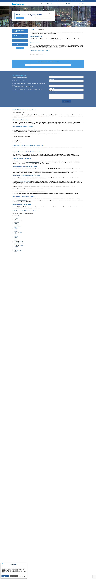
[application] (78, 1)
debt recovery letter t (23, 181)
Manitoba (20, 250)
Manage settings (22, 576)
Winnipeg (16, 250)
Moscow (16, 236)
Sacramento (16, 242)
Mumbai (16, 237)
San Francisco (17, 243)
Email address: (52, 79)
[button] (18, 1)
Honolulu (16, 225)
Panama (21, 241)
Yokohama (16, 251)
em (27, 181)
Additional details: (53, 92)
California (22, 245)
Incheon (15, 227)
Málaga (15, 231)
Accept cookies (5, 576)
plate (29, 181)
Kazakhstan (20, 216)
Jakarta (15, 228)
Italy (19, 215)
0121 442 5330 (26, 89)
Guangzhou (16, 222)
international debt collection (38, 115)
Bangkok (16, 218)
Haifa (15, 223)
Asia (23, 213)
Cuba (19, 224)
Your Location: (52, 88)
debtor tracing (76, 206)
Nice (15, 238)
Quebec (19, 234)
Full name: (51, 75)
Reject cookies (13, 576)
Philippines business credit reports (32, 162)
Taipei (15, 247)
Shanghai (16, 246)
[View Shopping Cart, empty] (81, 1)
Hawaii (19, 225)
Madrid (15, 229)
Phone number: (52, 83)
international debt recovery (75, 169)
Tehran (15, 249)
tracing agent (41, 147)
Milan (15, 233)
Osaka (15, 240)
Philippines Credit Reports (22, 200)
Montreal (16, 234)
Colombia (21, 220)
